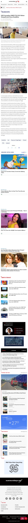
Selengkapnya (24, 372)
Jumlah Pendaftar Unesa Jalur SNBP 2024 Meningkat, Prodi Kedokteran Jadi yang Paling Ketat (17, 308)
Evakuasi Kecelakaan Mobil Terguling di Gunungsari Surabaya (17, 399)
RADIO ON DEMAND (19, 330)
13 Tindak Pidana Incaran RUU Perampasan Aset (15, 442)
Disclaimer (14, 518)
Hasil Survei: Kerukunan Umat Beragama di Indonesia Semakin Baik (17, 447)
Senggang (17, 508)
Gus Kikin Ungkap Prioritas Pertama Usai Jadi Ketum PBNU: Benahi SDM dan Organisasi (13, 365)
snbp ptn (8, 143)
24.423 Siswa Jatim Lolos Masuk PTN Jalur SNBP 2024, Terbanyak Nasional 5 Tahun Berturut (17, 282)
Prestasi (24, 140)
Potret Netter (4, 508)
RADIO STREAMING (19, 328)
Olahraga (3, 506)
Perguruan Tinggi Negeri (16, 140)
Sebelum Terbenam (13, 411)
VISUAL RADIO (18, 332)
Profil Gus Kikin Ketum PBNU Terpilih (17, 436)
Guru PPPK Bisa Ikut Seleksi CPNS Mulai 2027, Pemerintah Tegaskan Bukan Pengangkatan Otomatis (13, 358)
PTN (3, 143)
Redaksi (8, 518)
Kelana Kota (10, 4)
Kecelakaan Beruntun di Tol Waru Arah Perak (14, 393)
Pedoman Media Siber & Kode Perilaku (18, 516)
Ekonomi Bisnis (21, 4)
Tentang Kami (4, 4)
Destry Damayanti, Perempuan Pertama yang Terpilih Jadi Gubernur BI (17, 453)
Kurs (2, 510)
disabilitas (4, 140)
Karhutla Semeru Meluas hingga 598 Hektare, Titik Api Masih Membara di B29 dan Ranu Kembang (13, 361)
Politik (15, 4)
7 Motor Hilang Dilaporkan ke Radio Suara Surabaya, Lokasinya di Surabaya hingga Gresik (13, 354)
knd (8, 140)
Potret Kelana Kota (20, 506)
